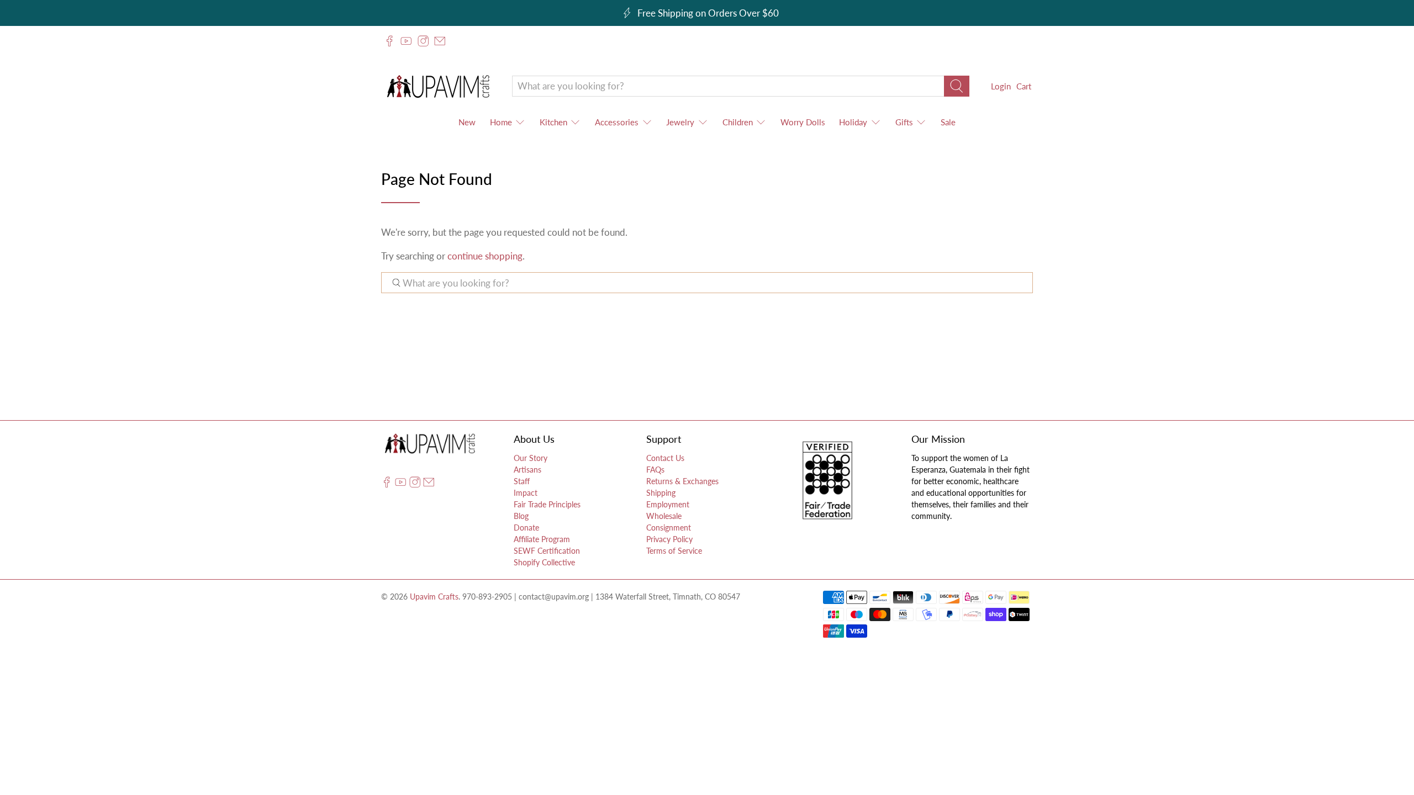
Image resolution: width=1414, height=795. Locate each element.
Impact (525, 492)
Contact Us (665, 458)
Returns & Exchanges (682, 481)
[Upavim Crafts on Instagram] (423, 40)
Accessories (617, 122)
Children (737, 122)
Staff (522, 481)
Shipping (661, 492)
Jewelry (680, 122)
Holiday (853, 122)
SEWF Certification (547, 550)
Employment (667, 504)
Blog (521, 516)
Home (501, 122)
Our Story (530, 458)
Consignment (668, 527)
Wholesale (664, 516)
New (467, 122)
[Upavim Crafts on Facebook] (389, 40)
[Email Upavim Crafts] (439, 40)
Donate (526, 527)
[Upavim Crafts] (438, 86)
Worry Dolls (802, 122)
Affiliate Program (542, 539)
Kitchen (553, 122)
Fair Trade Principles (547, 504)
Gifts (904, 122)
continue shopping (485, 256)
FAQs (655, 469)
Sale (948, 122)
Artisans (527, 469)
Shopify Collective (544, 562)
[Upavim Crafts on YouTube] (405, 40)
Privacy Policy (669, 539)
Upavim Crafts (434, 596)
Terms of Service (674, 550)
